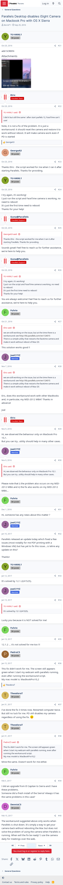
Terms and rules (21, 882)
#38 (59, 736)
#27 (59, 321)
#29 (59, 429)
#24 (59, 189)
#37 (59, 704)
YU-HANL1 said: (11, 112)
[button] (3, 877)
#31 (59, 509)
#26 (59, 270)
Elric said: (8, 327)
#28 (59, 366)
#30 (59, 460)
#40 (59, 815)
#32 (59, 533)
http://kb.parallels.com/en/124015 (34, 335)
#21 (59, 45)
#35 (59, 639)
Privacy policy (37, 882)
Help (47, 882)
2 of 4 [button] (31, 845)
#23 (59, 161)
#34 (59, 600)
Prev (22, 845)
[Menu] (4, 3)
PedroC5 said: (10, 742)
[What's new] (53, 3)
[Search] (59, 3)
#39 (59, 780)
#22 (59, 106)
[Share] (55, 46)
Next (40, 845)
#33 (59, 576)
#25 (59, 228)
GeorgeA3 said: (10, 234)
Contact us (7, 882)
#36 (59, 663)
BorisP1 (7, 25)
